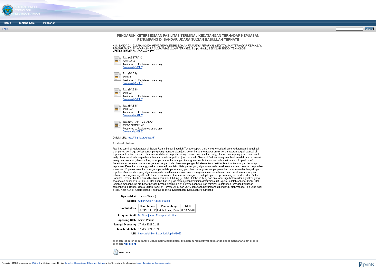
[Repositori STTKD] (21, 19)
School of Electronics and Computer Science (85, 263)
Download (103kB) (133, 131)
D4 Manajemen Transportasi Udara (157, 215)
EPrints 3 (36, 263)
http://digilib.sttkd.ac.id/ (141, 137)
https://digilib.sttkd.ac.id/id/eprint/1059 (159, 233)
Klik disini (130, 243)
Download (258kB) (133, 83)
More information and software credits (153, 263)
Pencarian (49, 22)
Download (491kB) (133, 115)
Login (5, 28)
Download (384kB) (133, 99)
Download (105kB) (133, 67)
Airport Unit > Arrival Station (154, 200)
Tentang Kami (27, 22)
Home (7, 22)
